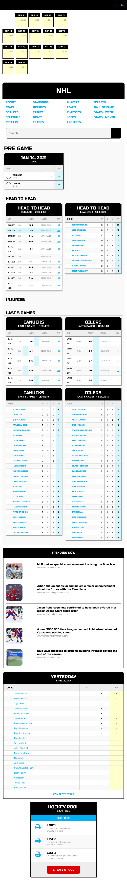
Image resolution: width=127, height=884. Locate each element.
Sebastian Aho (20, 718)
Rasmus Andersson (23, 723)
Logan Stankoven (22, 713)
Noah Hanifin (20, 773)
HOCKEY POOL (63, 807)
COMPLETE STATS (63, 794)
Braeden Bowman (22, 733)
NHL (63, 91)
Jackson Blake (20, 694)
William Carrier (21, 743)
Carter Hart (19, 778)
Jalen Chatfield (21, 748)
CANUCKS (17, 175)
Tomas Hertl (19, 783)
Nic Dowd (18, 758)
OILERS (16, 183)
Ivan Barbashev (21, 728)
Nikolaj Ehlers (20, 698)
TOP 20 (9, 687)
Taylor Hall (19, 703)
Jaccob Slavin (20, 708)
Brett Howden (20, 788)
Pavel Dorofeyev (21, 753)
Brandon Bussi (20, 738)
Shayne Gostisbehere (24, 768)
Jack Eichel (19, 763)
